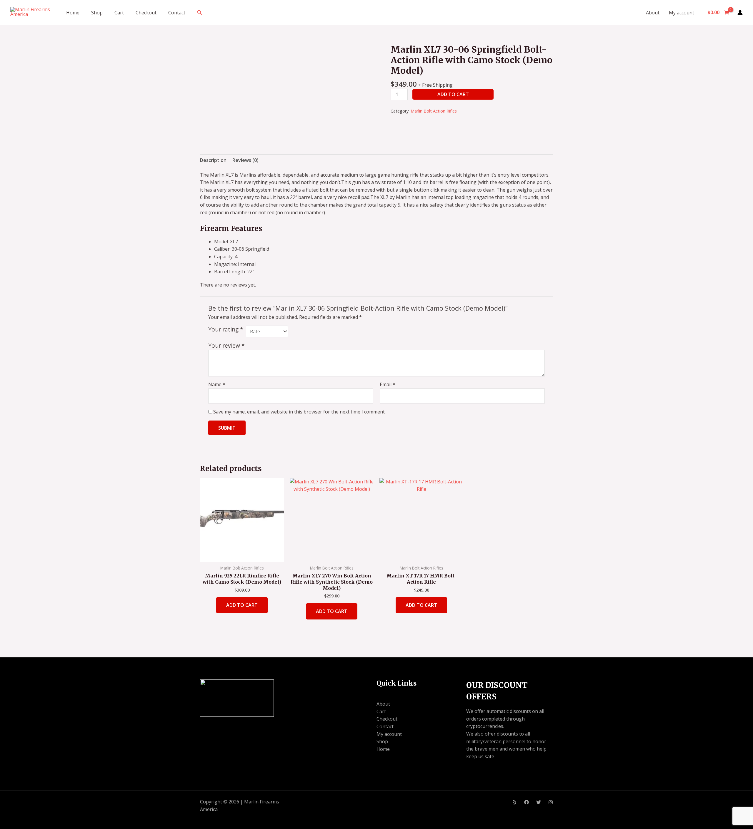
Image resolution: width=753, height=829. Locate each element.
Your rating (225, 329)
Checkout (146, 12)
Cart (119, 12)
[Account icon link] (740, 12)
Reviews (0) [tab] (245, 160)
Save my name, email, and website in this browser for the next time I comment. (299, 411)
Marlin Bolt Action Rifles (434, 111)
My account (681, 12)
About (652, 12)
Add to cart (453, 94)
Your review (226, 345)
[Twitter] (538, 802)
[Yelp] (514, 802)
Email (387, 384)
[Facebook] (526, 802)
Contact (176, 12)
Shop (97, 12)
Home (72, 12)
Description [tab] (213, 160)
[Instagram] (550, 802)
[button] (199, 12)
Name (216, 384)
